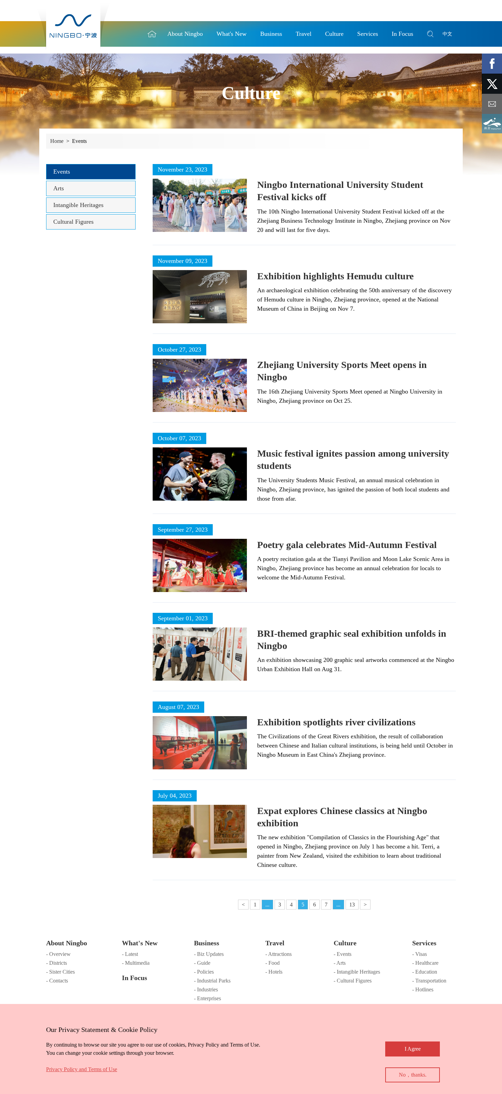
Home (152, 34)
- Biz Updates (209, 954)
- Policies (204, 972)
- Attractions (278, 954)
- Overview (58, 954)
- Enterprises (207, 998)
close (49, 1027)
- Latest (130, 954)
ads (492, 124)
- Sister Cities (60, 972)
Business (206, 943)
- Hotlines (422, 989)
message (492, 104)
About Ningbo (66, 943)
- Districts (56, 963)
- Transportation (429, 981)
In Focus (134, 977)
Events (61, 171)
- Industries (206, 989)
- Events (342, 954)
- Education (424, 972)
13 (352, 904)
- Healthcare (425, 963)
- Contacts (57, 981)
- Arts (340, 963)
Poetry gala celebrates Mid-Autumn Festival (347, 544)
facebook (492, 64)
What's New (139, 943)
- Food (272, 963)
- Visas (419, 954)
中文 (447, 33)
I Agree (413, 1049)
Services (424, 943)
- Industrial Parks (212, 981)
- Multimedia (136, 963)
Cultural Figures (73, 221)
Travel (274, 943)
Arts (58, 188)
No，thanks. (413, 1075)
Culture (345, 943)
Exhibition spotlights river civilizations (336, 722)
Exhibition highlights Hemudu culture (335, 276)
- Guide (202, 963)
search (430, 34)
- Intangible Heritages (357, 972)
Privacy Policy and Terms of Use (81, 1069)
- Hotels (273, 972)
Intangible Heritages (78, 205)
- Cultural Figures (353, 981)
